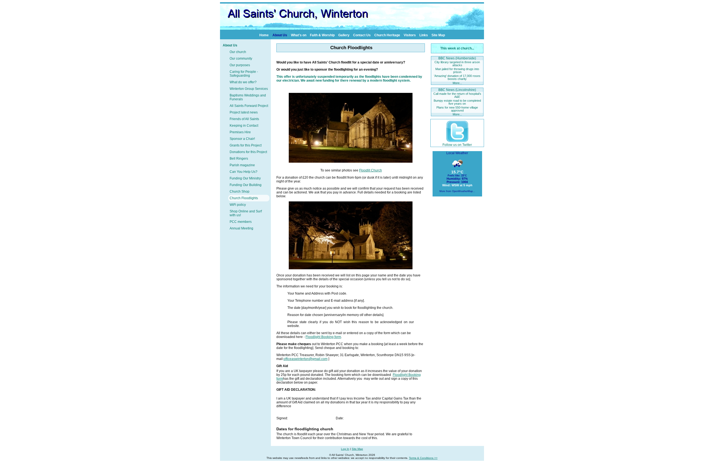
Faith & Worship (322, 35)
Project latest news (244, 112)
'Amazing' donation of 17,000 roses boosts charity (457, 77)
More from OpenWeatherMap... (457, 191)
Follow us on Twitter (457, 145)
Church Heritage (387, 35)
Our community (241, 58)
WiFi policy (238, 205)
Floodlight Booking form (323, 337)
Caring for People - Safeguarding (244, 73)
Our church (238, 52)
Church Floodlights (244, 198)
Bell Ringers (239, 158)
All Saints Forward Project (249, 106)
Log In (345, 448)
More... (457, 83)
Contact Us (362, 35)
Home (264, 35)
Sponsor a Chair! (242, 139)
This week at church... (457, 48)
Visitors (410, 35)
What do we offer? (243, 82)
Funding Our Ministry (245, 178)
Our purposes (240, 65)
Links (423, 35)
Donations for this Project (248, 152)
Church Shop (239, 191)
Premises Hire (240, 132)
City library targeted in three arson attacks (457, 63)
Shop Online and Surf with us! (246, 213)
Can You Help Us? (243, 172)
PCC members (241, 222)
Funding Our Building (246, 185)
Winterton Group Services (249, 89)
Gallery (344, 35)
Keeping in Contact (244, 125)
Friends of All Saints (244, 119)
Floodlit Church (370, 170)
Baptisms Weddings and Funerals (248, 97)
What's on (298, 35)
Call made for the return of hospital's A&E (457, 95)
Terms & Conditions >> (423, 457)
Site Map (438, 35)
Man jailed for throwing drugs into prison (457, 70)
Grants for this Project (246, 145)
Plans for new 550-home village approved (457, 109)
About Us (280, 35)
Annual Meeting (241, 228)
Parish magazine (242, 165)
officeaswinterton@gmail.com (306, 359)
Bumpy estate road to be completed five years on (457, 102)
